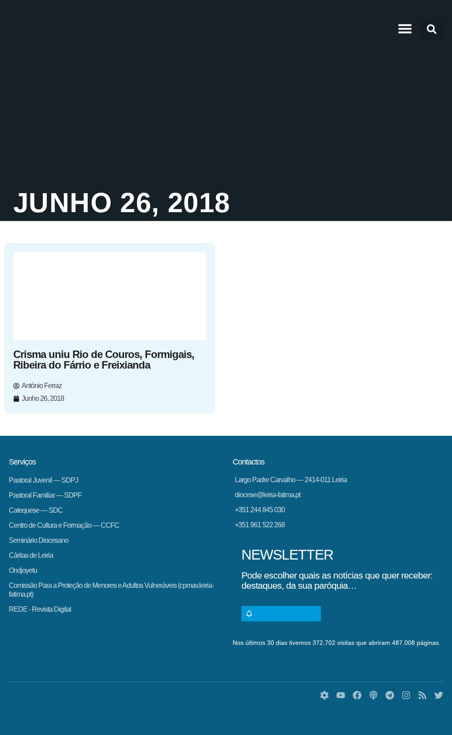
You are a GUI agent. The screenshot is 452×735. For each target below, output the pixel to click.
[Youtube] (340, 695)
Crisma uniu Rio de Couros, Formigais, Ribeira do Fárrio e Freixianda (103, 359)
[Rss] (422, 695)
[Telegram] (389, 695)
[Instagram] (406, 695)
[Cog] (324, 695)
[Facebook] (357, 695)
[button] (405, 29)
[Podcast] (373, 695)
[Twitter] (438, 695)
